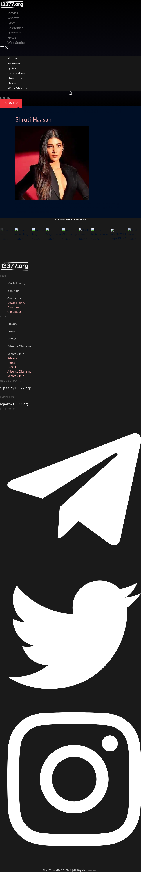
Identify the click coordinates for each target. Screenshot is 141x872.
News (11, 38)
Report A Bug (15, 354)
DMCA (11, 338)
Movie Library (16, 283)
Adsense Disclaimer (19, 346)
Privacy (12, 323)
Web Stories (16, 43)
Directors (14, 33)
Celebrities (15, 28)
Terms (11, 331)
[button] (70, 48)
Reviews (13, 18)
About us (13, 291)
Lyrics (11, 23)
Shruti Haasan (33, 120)
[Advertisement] (67, 8)
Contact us (14, 298)
